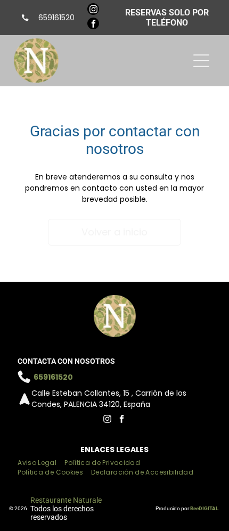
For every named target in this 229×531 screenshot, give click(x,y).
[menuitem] (41, 463)
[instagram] (93, 10)
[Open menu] (201, 61)
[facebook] (93, 25)
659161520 (56, 17)
